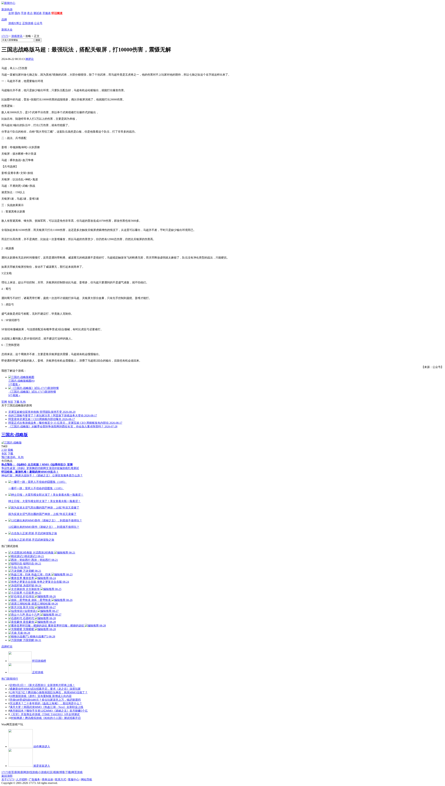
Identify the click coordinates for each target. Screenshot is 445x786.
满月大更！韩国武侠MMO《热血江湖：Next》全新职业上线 (46, 707)
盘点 (30, 13)
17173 (4, 36)
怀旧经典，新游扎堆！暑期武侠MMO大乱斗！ (30, 471)
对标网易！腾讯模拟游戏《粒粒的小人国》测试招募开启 (46, 718)
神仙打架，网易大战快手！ (18, 475)
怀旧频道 (57, 13)
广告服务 (34, 779)
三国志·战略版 (14, 434)
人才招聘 (21, 779)
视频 (56, 772)
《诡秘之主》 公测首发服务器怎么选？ (59, 475)
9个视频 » (14, 395)
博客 (62, 772)
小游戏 (42, 772)
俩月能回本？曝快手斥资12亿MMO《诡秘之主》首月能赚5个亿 (49, 710)
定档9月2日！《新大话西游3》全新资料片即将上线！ (42, 685)
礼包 (23, 401)
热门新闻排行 (9, 678)
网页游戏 (77, 772)
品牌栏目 (7, 646)
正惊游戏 (27, 23)
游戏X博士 (15, 23)
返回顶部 (7, 775)
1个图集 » (14, 384)
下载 (16, 401)
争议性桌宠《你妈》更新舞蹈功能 (22, 468)
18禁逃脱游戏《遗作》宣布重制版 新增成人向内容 (41, 696)
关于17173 (7, 779)
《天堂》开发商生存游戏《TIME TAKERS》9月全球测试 (45, 714)
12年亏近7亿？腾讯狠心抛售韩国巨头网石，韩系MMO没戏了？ (49, 692)
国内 (17, 13)
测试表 (37, 13)
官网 (4, 401)
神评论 (29, 59)
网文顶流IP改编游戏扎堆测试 (61, 468)
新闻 (17, 772)
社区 (50, 772)
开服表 (46, 13)
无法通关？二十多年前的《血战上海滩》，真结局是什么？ (46, 703)
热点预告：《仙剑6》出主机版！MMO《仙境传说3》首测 (37, 464)
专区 (10, 401)
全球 (11, 13)
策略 (10, 449)
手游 (23, 13)
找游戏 (33, 772)
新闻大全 (7, 29)
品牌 (4, 19)
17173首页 (7, 772)
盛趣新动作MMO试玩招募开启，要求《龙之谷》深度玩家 (45, 688)
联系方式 (60, 779)
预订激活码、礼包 (12, 457)
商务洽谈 (47, 779)
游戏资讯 (16, 36)
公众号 (38, 23)
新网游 (25, 772)
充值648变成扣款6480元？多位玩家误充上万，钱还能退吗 (45, 699)
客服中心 (73, 779)
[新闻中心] (8, 3)
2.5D (4, 449)
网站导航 (86, 779)
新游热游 (7, 9)
